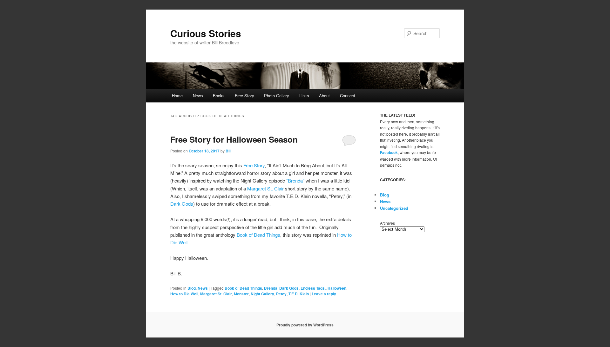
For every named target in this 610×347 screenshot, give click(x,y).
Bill (228, 151)
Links (304, 96)
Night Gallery (262, 294)
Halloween (337, 288)
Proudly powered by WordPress (305, 325)
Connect (347, 96)
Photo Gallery (276, 96)
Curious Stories (205, 33)
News (198, 96)
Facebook (389, 152)
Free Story (244, 96)
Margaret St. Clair (265, 188)
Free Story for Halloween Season (234, 139)
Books (219, 96)
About (324, 96)
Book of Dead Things (257, 234)
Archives (387, 223)
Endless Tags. (313, 288)
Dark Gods (181, 203)
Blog (191, 288)
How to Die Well (184, 294)
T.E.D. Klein (298, 294)
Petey (281, 294)
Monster (241, 294)
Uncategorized (394, 208)
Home (177, 96)
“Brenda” (295, 180)
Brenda (270, 288)
